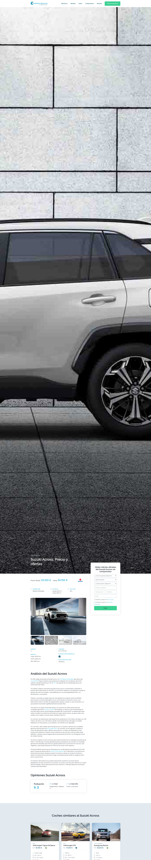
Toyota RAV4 (35, 681)
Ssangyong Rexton (101, 845)
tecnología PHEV (52, 728)
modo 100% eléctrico (57, 751)
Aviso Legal (110, 599)
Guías (80, 3)
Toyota (52, 709)
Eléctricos (64, 3)
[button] (112, 3)
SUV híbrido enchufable (66, 679)
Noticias (99, 3)
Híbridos (73, 3)
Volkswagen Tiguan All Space (44, 845)
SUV (54, 683)
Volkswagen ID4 (69, 845)
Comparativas (89, 3)
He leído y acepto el (104, 599)
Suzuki (46, 709)
